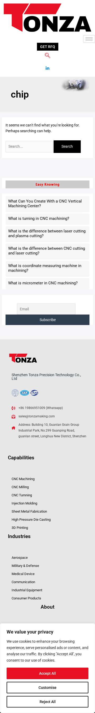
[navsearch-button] (47, 56)
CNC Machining (23, 479)
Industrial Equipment (27, 590)
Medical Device (23, 574)
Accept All (47, 673)
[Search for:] (30, 146)
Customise (47, 687)
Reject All (48, 702)
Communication (23, 582)
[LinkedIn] (47, 66)
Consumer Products (26, 598)
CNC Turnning (22, 495)
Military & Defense (25, 566)
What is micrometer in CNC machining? (43, 283)
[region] (47, 668)
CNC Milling (20, 487)
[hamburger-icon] (89, 39)
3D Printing (20, 528)
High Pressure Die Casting (31, 520)
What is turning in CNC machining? (38, 218)
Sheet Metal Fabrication (29, 511)
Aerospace (20, 558)
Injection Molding (24, 503)
